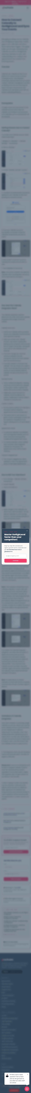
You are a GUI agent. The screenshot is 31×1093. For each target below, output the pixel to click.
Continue (15, 560)
